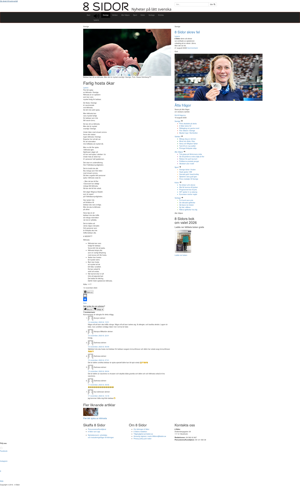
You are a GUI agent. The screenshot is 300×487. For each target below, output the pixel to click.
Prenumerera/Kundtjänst (97, 429)
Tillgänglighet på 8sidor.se (143, 434)
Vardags (151, 15)
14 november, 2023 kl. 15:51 (98, 322)
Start (88, 15)
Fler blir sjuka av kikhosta (95, 418)
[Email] (127, 295)
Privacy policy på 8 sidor (143, 438)
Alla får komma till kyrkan (188, 187)
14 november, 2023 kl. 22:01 (98, 335)
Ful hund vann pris (186, 200)
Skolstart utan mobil (186, 163)
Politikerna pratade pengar (189, 161)
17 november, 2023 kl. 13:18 (98, 396)
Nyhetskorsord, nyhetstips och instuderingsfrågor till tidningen (101, 436)
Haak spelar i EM (185, 172)
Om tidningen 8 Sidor (141, 429)
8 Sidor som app (94, 431)
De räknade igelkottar (187, 202)
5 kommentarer (192, 48)
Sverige (106, 15)
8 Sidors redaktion (140, 431)
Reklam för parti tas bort (188, 159)
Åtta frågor (183, 105)
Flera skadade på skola (188, 123)
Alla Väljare (125, 15)
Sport (135, 15)
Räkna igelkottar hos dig (188, 209)
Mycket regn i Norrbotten (188, 133)
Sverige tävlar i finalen (187, 169)
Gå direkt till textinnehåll (9, 1)
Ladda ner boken (181, 255)
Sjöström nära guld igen (188, 176)
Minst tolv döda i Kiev (187, 141)
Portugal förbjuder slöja (188, 148)
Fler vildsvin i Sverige (187, 130)
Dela (85, 303)
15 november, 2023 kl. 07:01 (98, 360)
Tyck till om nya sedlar (187, 146)
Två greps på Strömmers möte (190, 154)
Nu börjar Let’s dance (187, 185)
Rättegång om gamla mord (189, 128)
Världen (115, 15)
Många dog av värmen (187, 139)
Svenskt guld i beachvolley (189, 174)
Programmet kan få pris (188, 189)
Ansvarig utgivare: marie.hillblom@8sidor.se (150, 436)
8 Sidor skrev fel (187, 31)
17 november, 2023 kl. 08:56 (98, 385)
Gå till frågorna (180, 115)
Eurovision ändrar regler (188, 194)
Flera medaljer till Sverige (188, 179)
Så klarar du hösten (186, 205)
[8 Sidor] (127, 11)
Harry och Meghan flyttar (188, 143)
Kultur (143, 15)
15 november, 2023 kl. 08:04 (98, 371)
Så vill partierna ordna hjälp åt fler (191, 156)
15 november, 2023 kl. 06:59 (98, 346)
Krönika (161, 15)
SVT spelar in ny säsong (188, 192)
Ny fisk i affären (185, 207)
